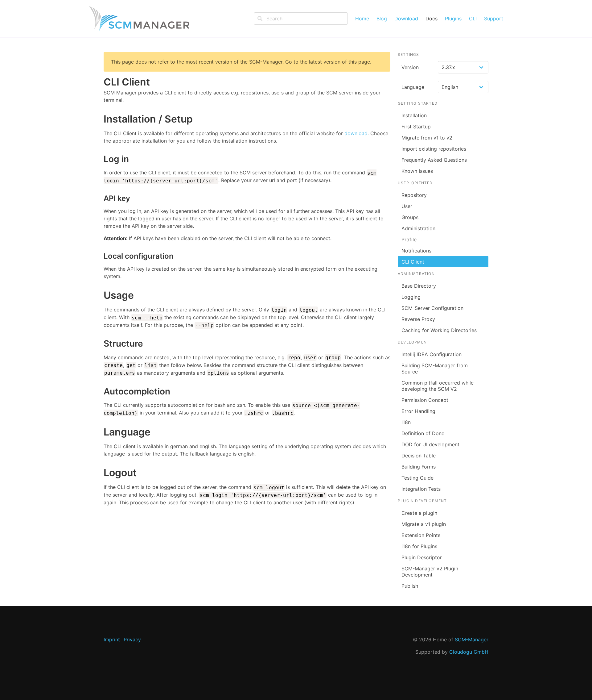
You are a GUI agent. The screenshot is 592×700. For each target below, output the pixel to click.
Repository (414, 195)
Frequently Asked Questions (434, 160)
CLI (473, 18)
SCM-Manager (471, 639)
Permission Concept (424, 400)
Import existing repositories (433, 149)
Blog (381, 18)
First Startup (416, 126)
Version (410, 67)
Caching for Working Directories (439, 330)
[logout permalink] (100, 472)
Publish (409, 586)
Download (406, 18)
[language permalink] (100, 432)
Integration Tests (421, 489)
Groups (409, 217)
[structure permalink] (100, 344)
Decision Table (418, 455)
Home (362, 18)
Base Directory (418, 286)
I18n (406, 422)
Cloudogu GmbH (468, 652)
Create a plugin (419, 513)
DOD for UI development (430, 444)
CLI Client (412, 262)
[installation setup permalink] (100, 119)
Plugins (453, 18)
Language (412, 87)
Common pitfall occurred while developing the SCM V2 (437, 386)
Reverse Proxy (418, 319)
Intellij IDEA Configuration (431, 354)
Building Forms (418, 467)
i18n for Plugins (419, 546)
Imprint (112, 639)
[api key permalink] (100, 198)
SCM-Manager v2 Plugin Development (429, 571)
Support (493, 18)
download (356, 133)
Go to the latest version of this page (327, 62)
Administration (418, 228)
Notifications (416, 251)
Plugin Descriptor (421, 557)
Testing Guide (417, 478)
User (406, 206)
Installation (414, 115)
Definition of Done (422, 433)
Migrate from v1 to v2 (426, 138)
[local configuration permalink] (100, 256)
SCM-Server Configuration (432, 308)
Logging (411, 297)
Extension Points (420, 535)
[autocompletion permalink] (100, 392)
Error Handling (418, 411)
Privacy (132, 639)
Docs (432, 18)
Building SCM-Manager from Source (434, 368)
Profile (409, 239)
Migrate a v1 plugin (423, 524)
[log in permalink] (100, 159)
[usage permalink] (100, 295)
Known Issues (417, 171)
